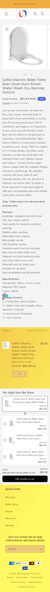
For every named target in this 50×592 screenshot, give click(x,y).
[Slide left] (18, 75)
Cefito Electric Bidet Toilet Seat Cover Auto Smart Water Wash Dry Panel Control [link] (30, 420)
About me (10, 518)
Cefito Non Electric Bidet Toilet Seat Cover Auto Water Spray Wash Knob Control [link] (29, 437)
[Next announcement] (45, 4)
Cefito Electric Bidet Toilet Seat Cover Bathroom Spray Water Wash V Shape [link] (30, 453)
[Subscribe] (41, 549)
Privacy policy (37, 577)
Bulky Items (11, 504)
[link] (8, 403)
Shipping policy (35, 582)
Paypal (8, 511)
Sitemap (9, 525)
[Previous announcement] (5, 4)
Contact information (26, 587)
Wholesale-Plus (24, 574)
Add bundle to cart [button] (25, 478)
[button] (6, 13)
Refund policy (22, 577)
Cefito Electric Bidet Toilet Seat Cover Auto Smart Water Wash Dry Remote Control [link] (29, 401)
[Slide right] (31, 75)
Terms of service (18, 582)
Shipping (6, 103)
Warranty (10, 497)
